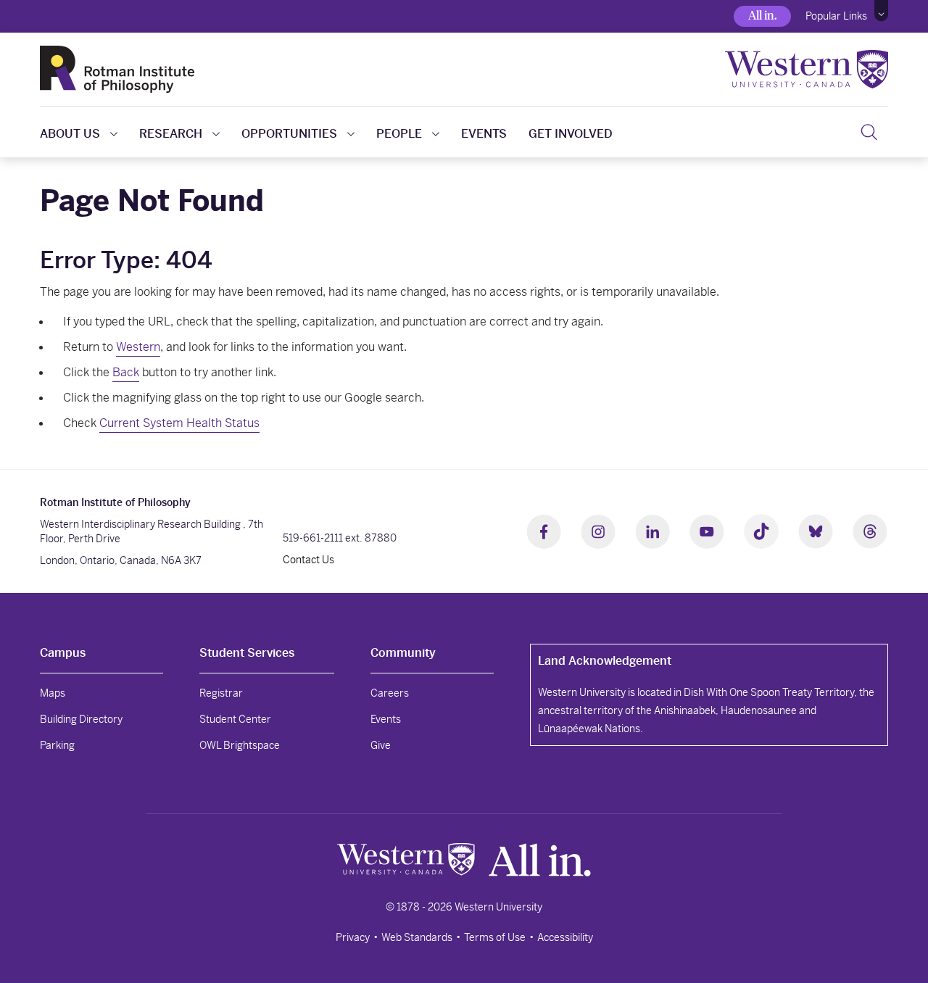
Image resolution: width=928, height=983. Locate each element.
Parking (57, 745)
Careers (389, 693)
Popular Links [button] (836, 15)
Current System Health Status (179, 423)
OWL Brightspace (239, 745)
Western (138, 346)
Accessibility (565, 937)
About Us (70, 133)
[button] (881, 11)
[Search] (868, 132)
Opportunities (289, 133)
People (399, 133)
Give (380, 745)
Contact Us (308, 559)
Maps (52, 693)
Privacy (353, 937)
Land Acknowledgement (604, 660)
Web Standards (416, 937)
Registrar (221, 693)
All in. (762, 15)
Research (170, 133)
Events (484, 133)
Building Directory (81, 719)
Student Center (235, 719)
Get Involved (571, 133)
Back (125, 372)
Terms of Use (495, 937)
